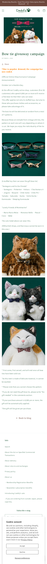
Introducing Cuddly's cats (15, 493)
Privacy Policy (26, 539)
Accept (22, 546)
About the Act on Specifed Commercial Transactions (20, 453)
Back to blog (25, 418)
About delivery (10, 461)
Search (7, 447)
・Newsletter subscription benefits (18, 488)
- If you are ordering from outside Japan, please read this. (23, 500)
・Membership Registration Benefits (19, 482)
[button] (3, 10)
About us (8, 477)
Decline (22, 552)
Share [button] (7, 64)
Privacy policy (10, 471)
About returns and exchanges (16, 466)
